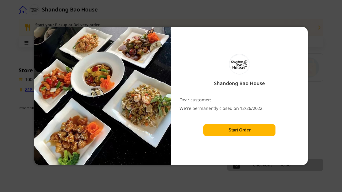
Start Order (239, 130)
